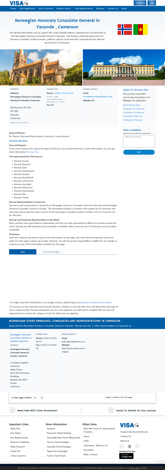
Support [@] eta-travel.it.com (136, 440)
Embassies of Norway (133, 116)
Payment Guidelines (21, 450)
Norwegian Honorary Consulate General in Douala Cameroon (21, 346)
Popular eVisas (64, 8)
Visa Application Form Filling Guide (62, 447)
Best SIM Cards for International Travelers (101, 438)
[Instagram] (137, 454)
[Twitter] (129, 454)
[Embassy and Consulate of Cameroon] (140, 29)
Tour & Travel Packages (60, 454)
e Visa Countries (20, 464)
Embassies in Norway (132, 120)
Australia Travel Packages (61, 458)
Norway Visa (32, 156)
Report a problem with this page (119, 405)
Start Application (27, 8)
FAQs (88, 449)
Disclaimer (90, 458)
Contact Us (114, 8)
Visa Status (17, 441)
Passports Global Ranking (61, 441)
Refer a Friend (92, 463)
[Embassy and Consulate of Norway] (125, 29)
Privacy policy (135, 468)
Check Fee (17, 459)
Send (139, 152)
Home (13, 8)
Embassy (101, 8)
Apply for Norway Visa (135, 89)
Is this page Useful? (21, 405)
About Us (126, 449)
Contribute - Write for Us (97, 454)
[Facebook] (121, 454)
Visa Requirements (85, 8)
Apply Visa (17, 437)
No (42, 406)
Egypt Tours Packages (59, 463)
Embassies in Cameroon (133, 112)
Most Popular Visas (131, 105)
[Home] (19, 3)
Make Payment (19, 455)
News (125, 8)
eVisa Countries (45, 8)
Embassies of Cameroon (134, 109)
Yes (35, 406)
